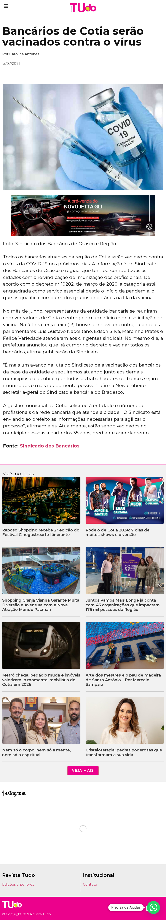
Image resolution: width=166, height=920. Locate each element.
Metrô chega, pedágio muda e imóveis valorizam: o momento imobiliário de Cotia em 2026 (41, 680)
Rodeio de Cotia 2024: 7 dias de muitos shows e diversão (118, 532)
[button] (6, 6)
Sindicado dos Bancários (50, 446)
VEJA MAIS (83, 770)
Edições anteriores (18, 884)
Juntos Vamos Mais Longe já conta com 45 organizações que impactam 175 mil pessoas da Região (123, 605)
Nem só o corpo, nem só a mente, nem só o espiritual (36, 752)
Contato (90, 884)
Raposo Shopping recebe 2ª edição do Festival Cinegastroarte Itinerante (40, 532)
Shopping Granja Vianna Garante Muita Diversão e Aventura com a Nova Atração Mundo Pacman (40, 605)
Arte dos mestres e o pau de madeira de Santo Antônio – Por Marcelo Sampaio (123, 680)
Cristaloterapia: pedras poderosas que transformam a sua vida (124, 752)
